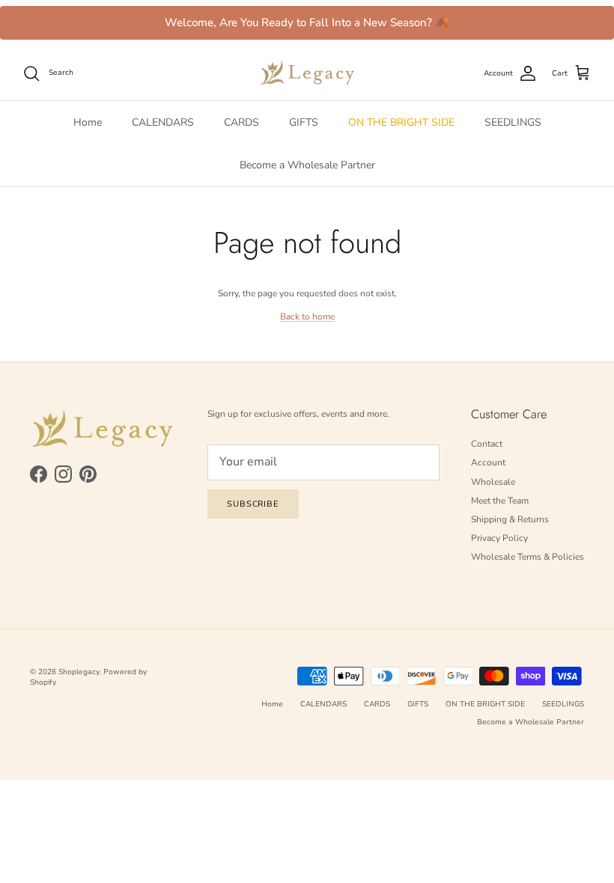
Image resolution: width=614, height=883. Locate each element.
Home (87, 122)
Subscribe (253, 504)
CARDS (241, 122)
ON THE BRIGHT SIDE (401, 122)
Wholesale (493, 482)
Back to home (307, 317)
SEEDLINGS (512, 122)
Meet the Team (500, 501)
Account (488, 462)
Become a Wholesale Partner (307, 165)
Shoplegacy (79, 672)
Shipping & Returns (510, 519)
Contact (486, 444)
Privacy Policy (499, 538)
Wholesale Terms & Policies (527, 557)
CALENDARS (163, 122)
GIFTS (303, 122)
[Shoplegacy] (307, 73)
